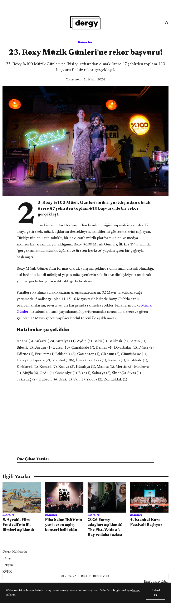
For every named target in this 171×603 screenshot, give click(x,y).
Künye (7, 558)
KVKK (7, 571)
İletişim (8, 565)
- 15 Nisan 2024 (85, 79)
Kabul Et (155, 593)
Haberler (85, 42)
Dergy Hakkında (15, 551)
